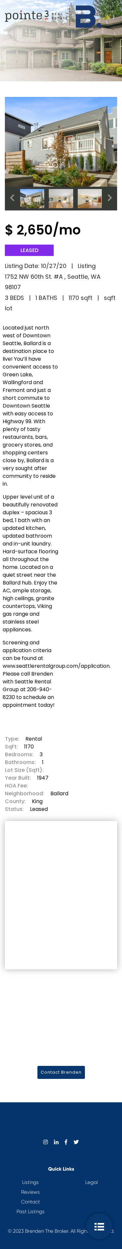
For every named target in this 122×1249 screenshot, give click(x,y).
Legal (91, 1182)
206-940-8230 (63, 1122)
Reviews (30, 1192)
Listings (30, 1182)
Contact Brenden (61, 1072)
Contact (30, 1202)
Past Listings (31, 1212)
